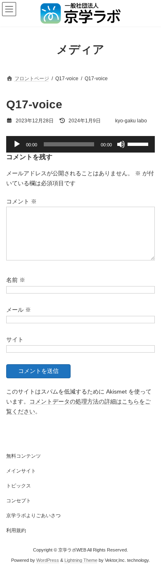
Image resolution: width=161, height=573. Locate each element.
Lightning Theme (80, 560)
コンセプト (18, 501)
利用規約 (16, 530)
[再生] (17, 144)
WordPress (47, 560)
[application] (80, 144)
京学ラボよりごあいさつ (33, 515)
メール (18, 309)
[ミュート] (121, 144)
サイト (15, 339)
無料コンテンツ (23, 456)
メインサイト (21, 471)
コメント (21, 201)
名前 (15, 280)
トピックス (18, 486)
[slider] (139, 143)
